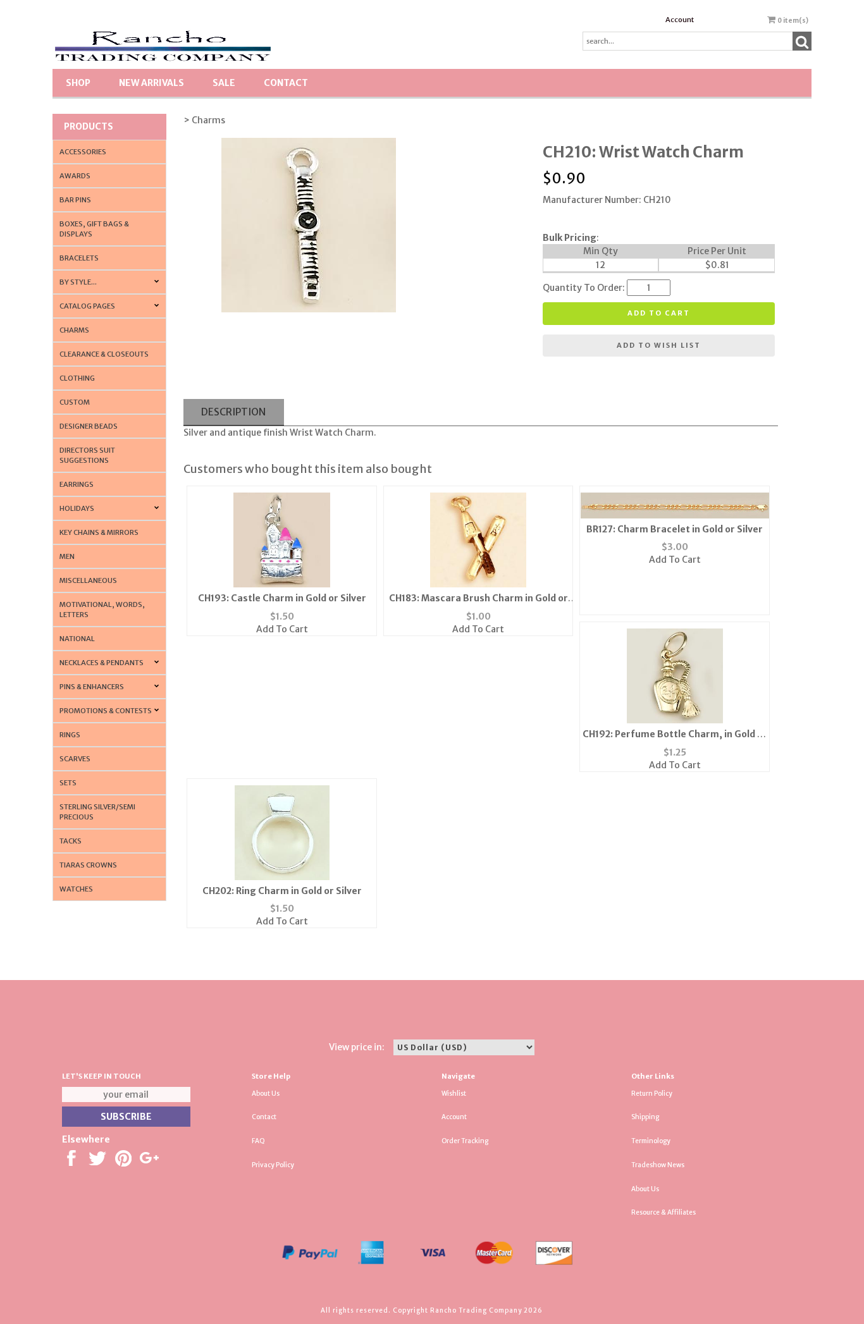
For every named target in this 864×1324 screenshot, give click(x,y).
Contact (286, 83)
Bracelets (79, 258)
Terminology (650, 1141)
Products (88, 126)
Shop (78, 83)
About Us (266, 1093)
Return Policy (651, 1093)
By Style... (78, 282)
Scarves (74, 758)
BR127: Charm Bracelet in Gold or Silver (674, 529)
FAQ (258, 1141)
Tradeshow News (657, 1165)
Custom (74, 402)
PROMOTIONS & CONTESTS (105, 710)
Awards (74, 175)
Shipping (645, 1117)
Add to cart (658, 313)
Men (67, 556)
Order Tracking (464, 1141)
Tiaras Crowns (88, 865)
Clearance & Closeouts (104, 354)
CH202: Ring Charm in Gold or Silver (282, 891)
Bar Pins (75, 199)
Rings (69, 734)
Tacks (70, 841)
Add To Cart (282, 629)
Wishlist (453, 1093)
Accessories (82, 151)
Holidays (76, 508)
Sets (68, 782)
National (77, 638)
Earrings (76, 484)
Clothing (77, 378)
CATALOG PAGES (87, 306)
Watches (76, 889)
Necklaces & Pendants (101, 662)
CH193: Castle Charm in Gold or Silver (282, 598)
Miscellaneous (88, 580)
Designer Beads (88, 426)
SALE (224, 83)
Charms (74, 330)
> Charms (204, 120)
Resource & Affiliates (663, 1212)
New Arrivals (151, 83)
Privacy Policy (273, 1165)
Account (679, 19)
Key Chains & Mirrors (99, 532)
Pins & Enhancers (91, 686)
